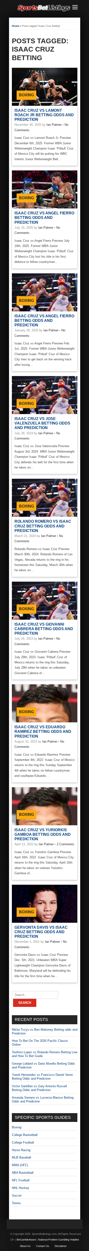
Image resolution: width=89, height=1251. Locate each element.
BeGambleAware (26, 1239)
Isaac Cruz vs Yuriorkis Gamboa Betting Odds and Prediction (42, 834)
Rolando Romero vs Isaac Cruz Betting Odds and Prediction (42, 525)
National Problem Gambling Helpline (58, 1239)
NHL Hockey (20, 1188)
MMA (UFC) (20, 1165)
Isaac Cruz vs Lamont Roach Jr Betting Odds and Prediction (44, 114)
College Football (23, 1142)
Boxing (26, 95)
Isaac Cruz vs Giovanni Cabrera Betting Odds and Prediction (43, 628)
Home (15, 25)
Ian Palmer (54, 124)
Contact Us (42, 1246)
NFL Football (20, 1180)
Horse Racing (21, 1150)
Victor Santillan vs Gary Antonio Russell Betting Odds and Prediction (39, 1088)
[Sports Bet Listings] (43, 11)
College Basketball (24, 1135)
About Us (25, 1246)
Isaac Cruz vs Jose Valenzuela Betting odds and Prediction (42, 423)
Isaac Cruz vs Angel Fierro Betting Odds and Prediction (44, 217)
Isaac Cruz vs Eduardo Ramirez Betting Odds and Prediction (42, 731)
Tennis (16, 1203)
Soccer (17, 1195)
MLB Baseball (21, 1157)
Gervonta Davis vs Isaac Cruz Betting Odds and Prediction (41, 931)
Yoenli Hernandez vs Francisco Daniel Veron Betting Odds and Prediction (42, 1076)
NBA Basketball (22, 1172)
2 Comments (65, 844)
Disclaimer (61, 1246)
